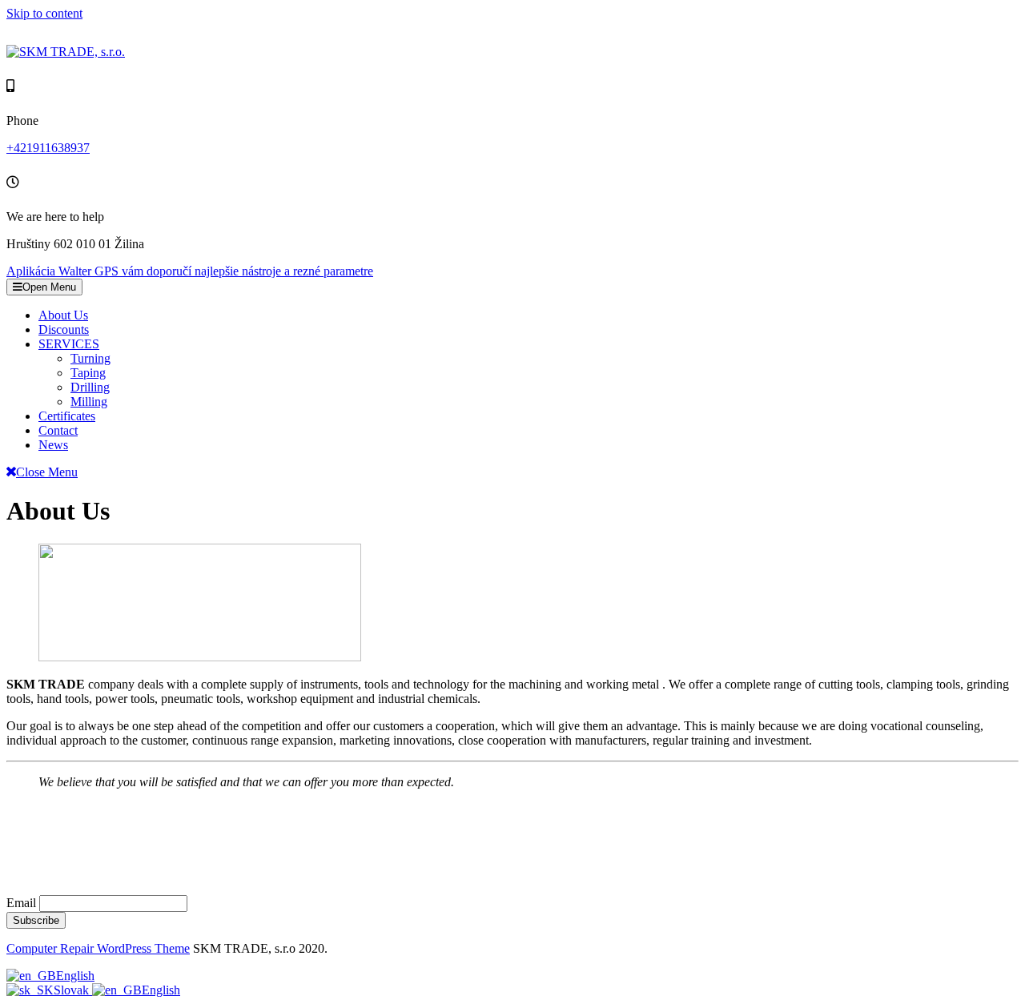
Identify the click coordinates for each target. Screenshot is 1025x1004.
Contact (58, 430)
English (75, 975)
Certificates (66, 416)
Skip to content (44, 13)
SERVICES (68, 344)
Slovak (73, 990)
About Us (63, 315)
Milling (88, 401)
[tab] (44, 287)
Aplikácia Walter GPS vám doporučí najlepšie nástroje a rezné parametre (189, 271)
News (53, 445)
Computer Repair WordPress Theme (98, 948)
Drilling (90, 387)
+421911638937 (48, 148)
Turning (90, 358)
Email (21, 903)
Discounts (63, 329)
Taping (88, 373)
